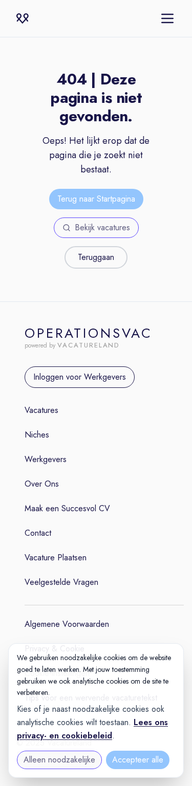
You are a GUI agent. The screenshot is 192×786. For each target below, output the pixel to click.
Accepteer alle (137, 760)
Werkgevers (46, 459)
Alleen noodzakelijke (59, 760)
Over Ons (42, 484)
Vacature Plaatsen (56, 557)
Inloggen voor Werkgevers (79, 377)
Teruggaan (96, 257)
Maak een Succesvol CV (67, 508)
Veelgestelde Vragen (61, 582)
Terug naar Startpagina (96, 199)
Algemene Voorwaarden (67, 624)
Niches (37, 435)
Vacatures (41, 410)
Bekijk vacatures (102, 227)
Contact (38, 533)
